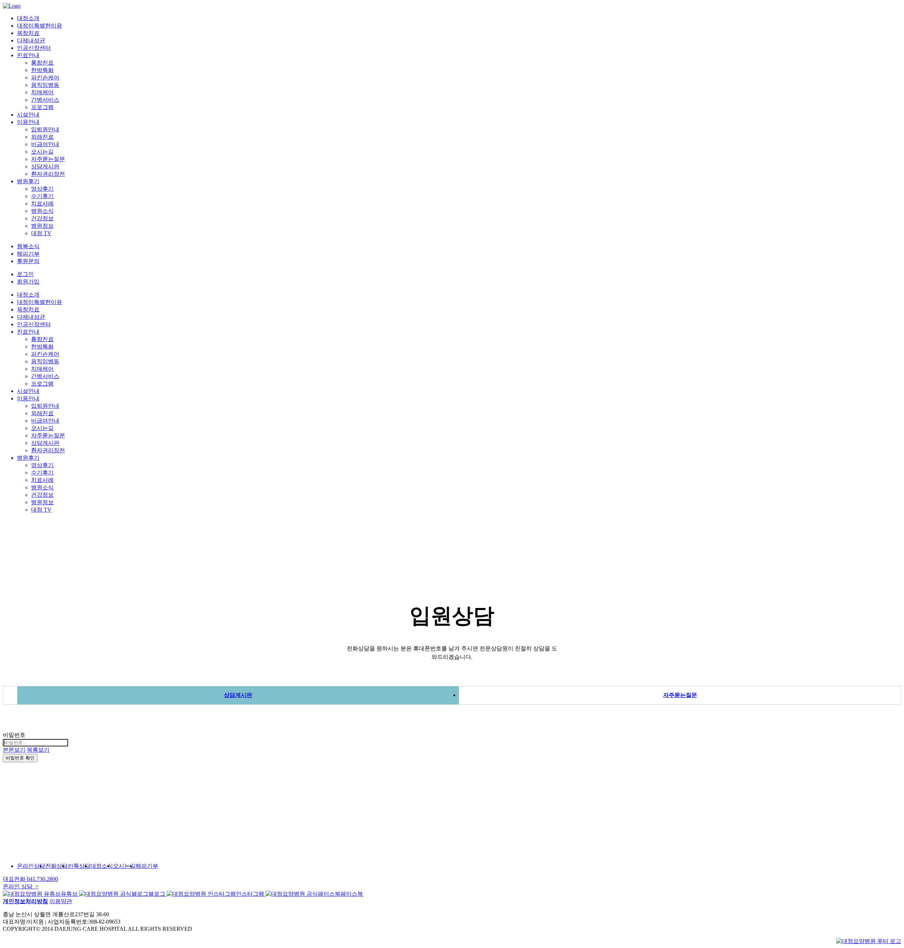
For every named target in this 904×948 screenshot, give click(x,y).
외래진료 (42, 137)
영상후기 (42, 189)
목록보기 (38, 750)
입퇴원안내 (45, 129)
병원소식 (42, 211)
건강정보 (42, 218)
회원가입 (28, 282)
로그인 (25, 274)
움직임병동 (45, 85)
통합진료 (42, 63)
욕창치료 (28, 33)
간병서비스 (45, 100)
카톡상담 (79, 866)
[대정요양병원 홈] (868, 941)
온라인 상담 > (20, 886)
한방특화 (42, 70)
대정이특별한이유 (39, 26)
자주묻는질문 (48, 159)
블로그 (157, 894)
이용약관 (60, 901)
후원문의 (28, 261)
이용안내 (28, 122)
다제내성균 (31, 40)
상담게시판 (45, 166)
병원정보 (42, 226)
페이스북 (351, 894)
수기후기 (42, 196)
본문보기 (14, 750)
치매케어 (42, 92)
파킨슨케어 (45, 77)
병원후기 (28, 181)
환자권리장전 (48, 174)
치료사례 (42, 204)
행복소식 (28, 246)
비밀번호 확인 (20, 758)
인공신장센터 (34, 48)
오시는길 (42, 152)
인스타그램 (251, 894)
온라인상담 (31, 866)
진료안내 (28, 55)
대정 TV (41, 233)
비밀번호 (14, 735)
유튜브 (70, 894)
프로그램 (42, 107)
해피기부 (28, 254)
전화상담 (56, 866)
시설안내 (28, 115)
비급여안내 (45, 144)
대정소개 (28, 18)
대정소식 (101, 866)
